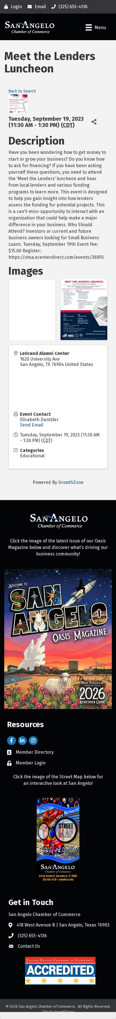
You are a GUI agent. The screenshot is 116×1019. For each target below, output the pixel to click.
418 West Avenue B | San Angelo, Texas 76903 (63, 925)
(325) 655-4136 (32, 935)
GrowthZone (71, 482)
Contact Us (29, 946)
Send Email (31, 425)
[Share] (94, 122)
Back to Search (22, 91)
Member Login (31, 763)
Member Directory (35, 752)
